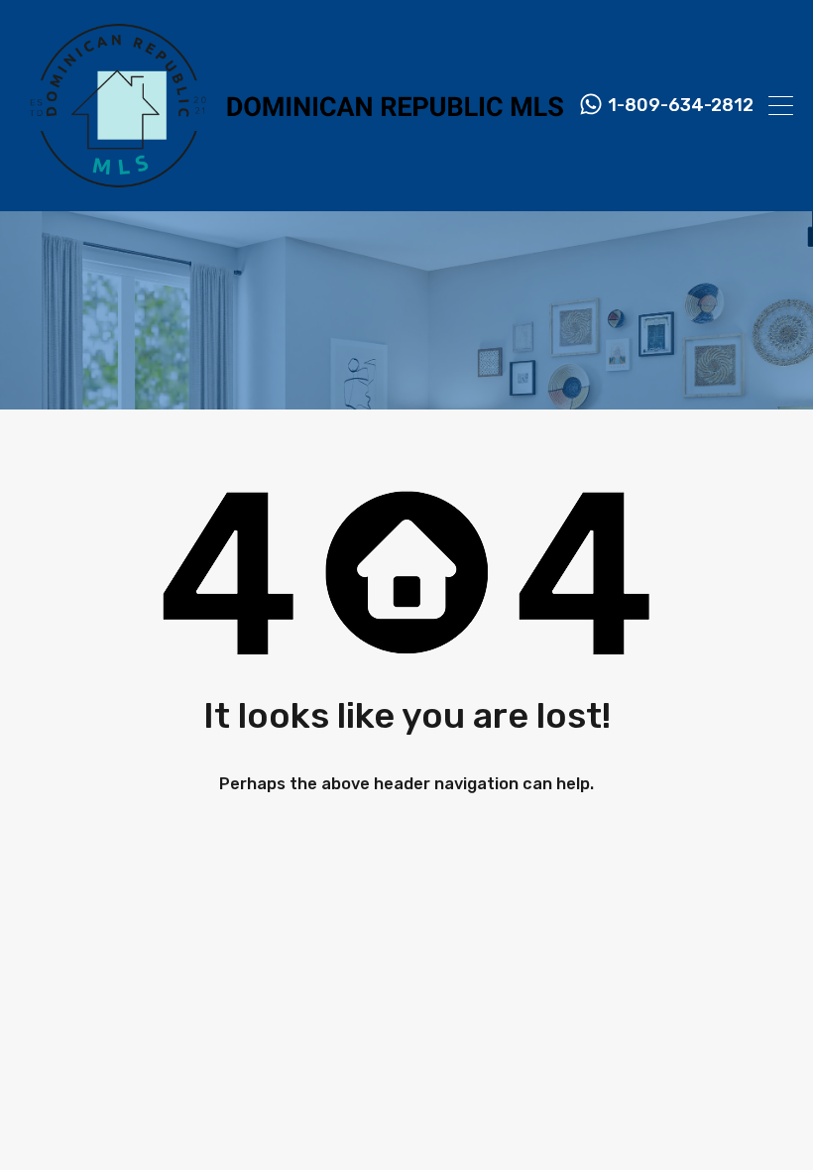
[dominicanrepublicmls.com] (292, 187)
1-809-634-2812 (681, 105)
